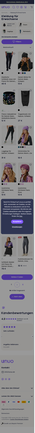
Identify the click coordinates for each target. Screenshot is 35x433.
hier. (21, 216)
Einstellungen (17, 227)
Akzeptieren (17, 221)
